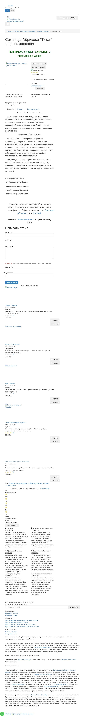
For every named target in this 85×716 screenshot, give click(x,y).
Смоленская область (51, 686)
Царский (37, 213)
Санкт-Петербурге (42, 695)
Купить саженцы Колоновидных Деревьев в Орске (22, 626)
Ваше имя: (9, 232)
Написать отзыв (12, 525)
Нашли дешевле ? (37, 86)
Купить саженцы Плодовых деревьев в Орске (20, 624)
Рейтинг (8, 240)
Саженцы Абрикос (33, 109)
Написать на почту (27, 714)
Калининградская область (43, 674)
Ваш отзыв (9, 247)
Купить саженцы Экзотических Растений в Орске (21, 620)
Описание (10, 109)
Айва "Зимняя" (10, 383)
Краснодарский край (25, 660)
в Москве (32, 695)
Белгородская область (60, 670)
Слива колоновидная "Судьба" (15, 422)
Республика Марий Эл (42, 647)
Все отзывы (45, 488)
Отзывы (20, 109)
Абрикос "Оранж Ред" (12, 344)
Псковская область (18, 684)
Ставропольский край (68, 660)
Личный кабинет (10, 632)
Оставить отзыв (12, 283)
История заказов (10, 634)
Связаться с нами (11, 615)
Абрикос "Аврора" (11, 305)
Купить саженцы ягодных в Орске (16, 622)
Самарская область (61, 684)
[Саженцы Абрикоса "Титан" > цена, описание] (16, 73)
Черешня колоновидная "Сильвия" (17, 462)
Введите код (8, 273)
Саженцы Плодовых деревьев (19, 483)
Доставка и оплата (11, 613)
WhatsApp (8, 714)
